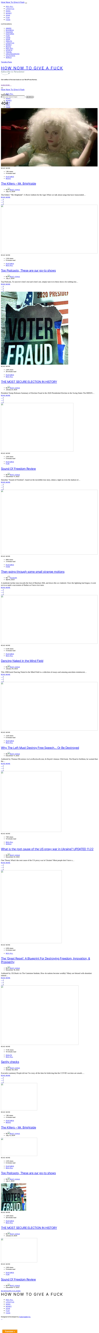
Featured (10, 34)
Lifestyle (10, 9)
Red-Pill (9, 6)
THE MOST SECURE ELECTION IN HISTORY (29, 381)
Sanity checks (10, 1062)
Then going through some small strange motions (32, 571)
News (8, 11)
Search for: (5, 94)
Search (30, 97)
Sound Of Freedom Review (18, 468)
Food (8, 20)
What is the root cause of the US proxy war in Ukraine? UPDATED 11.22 (47, 849)
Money (9, 13)
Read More (5, 197)
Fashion (9, 32)
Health (9, 41)
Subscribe (5, 85)
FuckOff (13, 578)
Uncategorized (13, 54)
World (9, 57)
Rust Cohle (15, 190)
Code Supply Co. (25, 1317)
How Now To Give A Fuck (13, 2)
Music (8, 46)
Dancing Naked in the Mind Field (22, 661)
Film (8, 17)
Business (10, 30)
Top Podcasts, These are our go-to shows (28, 270)
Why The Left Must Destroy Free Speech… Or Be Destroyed (40, 747)
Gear (8, 15)
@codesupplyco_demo (11, 1291)
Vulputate (10, 56)
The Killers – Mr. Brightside (18, 183)
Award (8, 28)
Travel (9, 52)
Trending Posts (6, 62)
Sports (9, 50)
